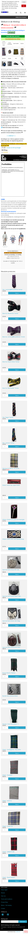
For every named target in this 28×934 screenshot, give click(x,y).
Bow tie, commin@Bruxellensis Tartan (13, 337)
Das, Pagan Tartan (7, 417)
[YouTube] (8, 914)
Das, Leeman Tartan (8, 443)
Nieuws (3, 893)
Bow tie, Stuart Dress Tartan (10, 362)
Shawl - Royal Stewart (8, 877)
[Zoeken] (21, 12)
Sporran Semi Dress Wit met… (11, 570)
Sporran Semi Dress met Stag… (11, 621)
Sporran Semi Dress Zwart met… (12, 596)
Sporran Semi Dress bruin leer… (11, 647)
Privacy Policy (4, 902)
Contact (3, 908)
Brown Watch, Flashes (8, 673)
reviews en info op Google (13, 147)
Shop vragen (4, 889)
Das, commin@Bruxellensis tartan (12, 289)
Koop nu (17, 293)
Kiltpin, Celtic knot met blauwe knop (13, 539)
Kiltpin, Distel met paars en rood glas (13, 519)
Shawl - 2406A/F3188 (8, 852)
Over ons (3, 896)
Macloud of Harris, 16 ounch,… (11, 468)
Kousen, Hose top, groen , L (10, 724)
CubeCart (17, 931)
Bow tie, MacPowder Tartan (10, 388)
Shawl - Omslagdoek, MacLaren (11, 749)
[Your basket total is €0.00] (25, 12)
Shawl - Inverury (7, 800)
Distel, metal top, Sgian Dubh (11, 485)
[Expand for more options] (16, 12)
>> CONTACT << (11, 136)
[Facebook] (3, 914)
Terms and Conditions (6, 899)
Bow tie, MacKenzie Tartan (10, 313)
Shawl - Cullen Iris (7, 826)
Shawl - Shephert (7, 775)
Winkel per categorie (21, 17)
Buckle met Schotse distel (10, 696)
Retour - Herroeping (6, 905)
